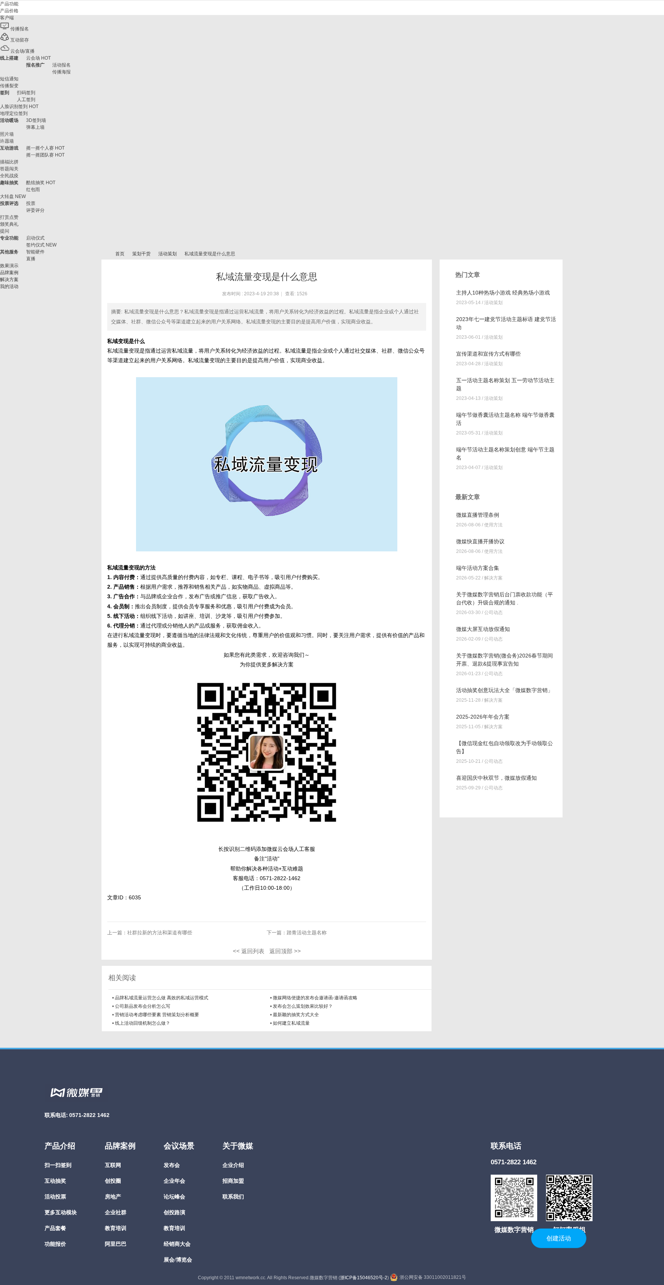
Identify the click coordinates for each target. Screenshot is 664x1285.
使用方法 (493, 525)
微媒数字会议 (104, 254)
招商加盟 (233, 1181)
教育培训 (115, 1228)
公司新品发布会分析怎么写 (142, 1006)
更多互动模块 (61, 1212)
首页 (119, 253)
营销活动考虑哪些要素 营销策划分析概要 (157, 1014)
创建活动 (558, 1238)
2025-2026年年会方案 (483, 717)
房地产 (113, 1197)
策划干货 (141, 253)
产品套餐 (55, 1228)
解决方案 (493, 578)
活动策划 (167, 253)
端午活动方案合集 (477, 568)
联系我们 (233, 1197)
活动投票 (55, 1197)
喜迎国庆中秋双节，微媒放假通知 (496, 778)
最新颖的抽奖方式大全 (296, 1014)
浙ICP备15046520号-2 (363, 1277)
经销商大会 (177, 1244)
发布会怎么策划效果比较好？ (303, 1006)
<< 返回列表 (248, 951)
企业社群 (115, 1212)
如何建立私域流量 (291, 1023)
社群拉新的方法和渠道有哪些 (159, 932)
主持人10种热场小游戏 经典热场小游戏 (503, 293)
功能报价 (55, 1244)
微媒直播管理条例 (477, 515)
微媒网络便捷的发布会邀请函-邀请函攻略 (315, 997)
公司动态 (493, 612)
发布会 (172, 1165)
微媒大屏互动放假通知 (483, 629)
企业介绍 (233, 1165)
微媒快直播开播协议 (480, 541)
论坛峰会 (174, 1197)
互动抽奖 (55, 1181)
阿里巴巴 (115, 1244)
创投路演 (174, 1212)
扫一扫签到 (58, 1165)
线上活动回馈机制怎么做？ (142, 1023)
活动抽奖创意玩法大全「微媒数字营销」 (504, 690)
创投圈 (113, 1181)
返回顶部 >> (285, 951)
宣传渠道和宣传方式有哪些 (488, 354)
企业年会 (174, 1181)
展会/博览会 (178, 1260)
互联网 (113, 1165)
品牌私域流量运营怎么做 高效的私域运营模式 (161, 997)
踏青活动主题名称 (307, 932)
